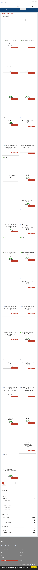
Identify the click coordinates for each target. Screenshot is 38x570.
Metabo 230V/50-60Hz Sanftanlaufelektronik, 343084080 (10, 472)
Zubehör (17, 9)
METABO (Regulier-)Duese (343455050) (27, 254)
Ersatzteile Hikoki (7, 507)
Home (32, 1)
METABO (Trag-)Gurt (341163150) (10, 334)
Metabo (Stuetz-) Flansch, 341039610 (28, 308)
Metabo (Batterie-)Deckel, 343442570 (28, 42)
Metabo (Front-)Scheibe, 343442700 (10, 147)
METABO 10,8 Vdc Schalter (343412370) (10, 362)
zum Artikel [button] (10, 180)
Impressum (2, 550)
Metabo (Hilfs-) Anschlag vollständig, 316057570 (28, 228)
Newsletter (21, 560)
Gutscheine (21, 552)
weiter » (4, 484)
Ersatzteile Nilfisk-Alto (7, 505)
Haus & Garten (29, 9)
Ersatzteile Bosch (7, 500)
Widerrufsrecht (3, 557)
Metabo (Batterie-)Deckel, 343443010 (10, 93)
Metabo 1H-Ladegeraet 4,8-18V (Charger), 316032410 (28, 391)
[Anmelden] (35, 7)
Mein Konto (35, 1)
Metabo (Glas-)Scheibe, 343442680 (27, 200)
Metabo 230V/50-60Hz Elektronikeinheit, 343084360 (27, 445)
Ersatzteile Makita (7, 509)
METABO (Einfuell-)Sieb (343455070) (10, 119)
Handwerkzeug (4, 9)
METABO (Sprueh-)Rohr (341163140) (10, 308)
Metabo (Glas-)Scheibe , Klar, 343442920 (27, 148)
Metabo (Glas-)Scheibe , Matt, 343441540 (27, 174)
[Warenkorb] (32, 7)
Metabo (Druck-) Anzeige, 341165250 (28, 93)
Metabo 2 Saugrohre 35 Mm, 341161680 (27, 417)
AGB (1, 552)
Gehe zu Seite (32, 482)
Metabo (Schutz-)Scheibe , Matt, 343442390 (27, 282)
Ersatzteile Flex (6, 502)
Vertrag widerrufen (4, 560)
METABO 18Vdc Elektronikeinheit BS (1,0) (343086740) (10, 391)
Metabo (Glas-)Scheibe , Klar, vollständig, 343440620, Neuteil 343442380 (10, 175)
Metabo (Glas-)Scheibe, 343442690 (10, 226)
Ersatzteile (23, 9)
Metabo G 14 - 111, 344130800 (10, 42)
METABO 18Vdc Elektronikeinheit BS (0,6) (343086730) (28, 363)
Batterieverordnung (4, 555)
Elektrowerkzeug (11, 9)
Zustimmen (34, 567)
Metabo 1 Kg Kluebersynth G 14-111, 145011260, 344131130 (28, 335)
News (20, 558)
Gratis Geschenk (22, 550)
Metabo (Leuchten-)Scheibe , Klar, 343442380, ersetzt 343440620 (10, 255)
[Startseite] (2, 13)
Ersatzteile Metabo (7, 503)
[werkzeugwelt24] (19, 3)
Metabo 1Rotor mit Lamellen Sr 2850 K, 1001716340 (10, 418)
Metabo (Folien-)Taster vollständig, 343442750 (27, 121)
